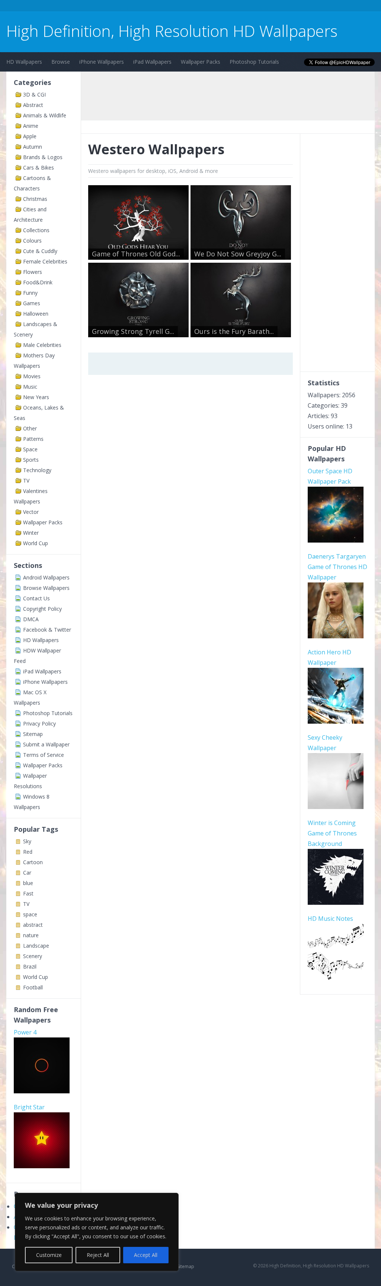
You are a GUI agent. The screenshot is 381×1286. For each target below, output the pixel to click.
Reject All (98, 1254)
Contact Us (36, 598)
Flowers (32, 271)
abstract (33, 924)
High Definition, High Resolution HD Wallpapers (171, 30)
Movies (32, 376)
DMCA (31, 619)
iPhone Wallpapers (101, 61)
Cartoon (33, 862)
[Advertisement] (141, 7)
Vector (31, 511)
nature (31, 935)
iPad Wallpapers (152, 61)
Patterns (33, 438)
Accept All (145, 1254)
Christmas (35, 198)
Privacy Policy (39, 723)
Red (27, 851)
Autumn (32, 146)
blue (28, 883)
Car (27, 872)
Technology (37, 470)
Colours (32, 240)
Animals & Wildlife (44, 115)
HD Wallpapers (24, 61)
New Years (36, 397)
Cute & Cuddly (40, 251)
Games (31, 303)
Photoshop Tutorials (254, 61)
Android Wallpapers (46, 577)
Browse (60, 61)
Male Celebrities (42, 344)
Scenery (32, 956)
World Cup (35, 543)
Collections (36, 230)
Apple (29, 136)
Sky (27, 841)
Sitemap (33, 733)
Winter (31, 532)
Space (30, 449)
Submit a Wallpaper (46, 744)
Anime (30, 125)
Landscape (36, 945)
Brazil (29, 966)
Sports (31, 459)
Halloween (35, 313)
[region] (97, 1232)
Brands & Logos (43, 157)
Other (30, 428)
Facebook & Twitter (47, 629)
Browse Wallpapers (46, 587)
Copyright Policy (42, 608)
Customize (49, 1254)
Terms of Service (43, 754)
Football (33, 987)
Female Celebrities (45, 261)
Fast (28, 893)
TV (26, 480)
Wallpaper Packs (200, 61)
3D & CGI (34, 94)
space (30, 914)
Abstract (33, 104)
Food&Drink (37, 282)
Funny (30, 292)
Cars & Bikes (38, 167)
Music (30, 386)
